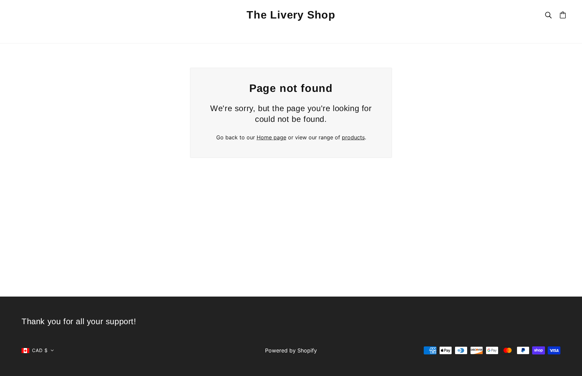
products (353, 137)
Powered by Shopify (291, 350)
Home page (271, 137)
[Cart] (562, 15)
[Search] (548, 15)
